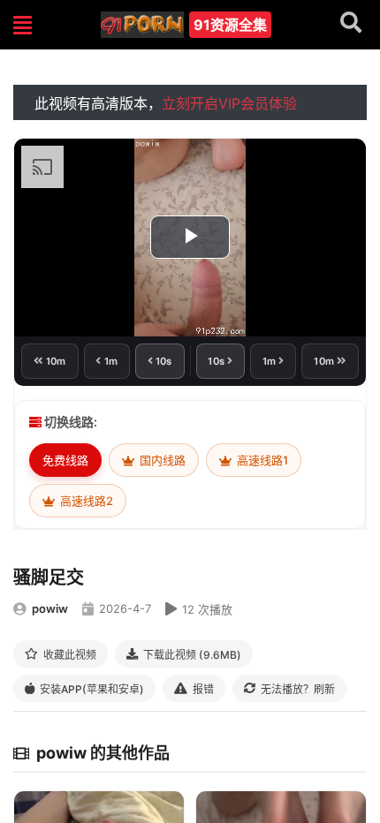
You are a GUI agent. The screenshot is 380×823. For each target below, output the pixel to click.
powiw (50, 608)
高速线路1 (261, 460)
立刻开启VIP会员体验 (229, 103)
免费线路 (65, 460)
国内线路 (161, 460)
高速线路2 (85, 501)
